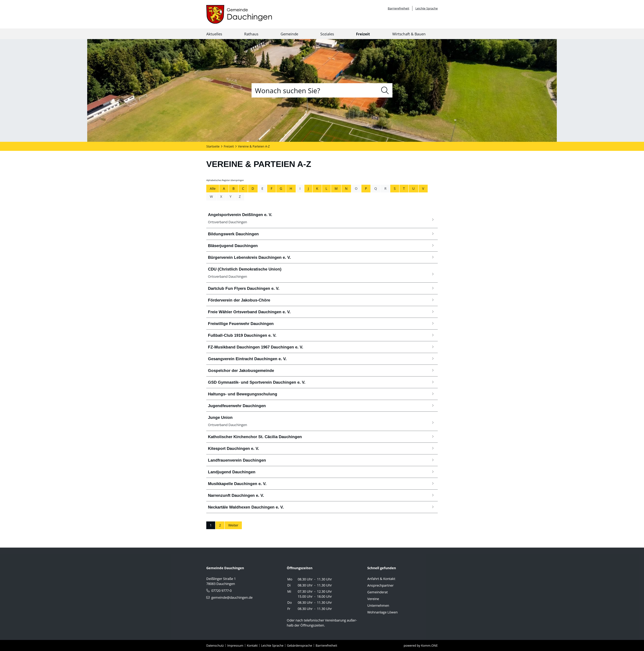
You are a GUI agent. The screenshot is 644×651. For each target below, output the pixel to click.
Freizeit (363, 33)
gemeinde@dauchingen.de (232, 597)
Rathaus (251, 33)
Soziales (327, 33)
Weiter (233, 525)
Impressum (235, 645)
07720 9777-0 (221, 590)
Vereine (373, 599)
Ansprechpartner (380, 585)
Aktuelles (214, 33)
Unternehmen (378, 605)
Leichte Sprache (426, 8)
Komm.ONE (429, 645)
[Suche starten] (385, 90)
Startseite (213, 146)
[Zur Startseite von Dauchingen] (239, 14)
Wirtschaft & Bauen (409, 33)
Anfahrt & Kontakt (381, 578)
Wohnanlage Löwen (382, 612)
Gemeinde (289, 33)
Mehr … (322, 218)
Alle (213, 188)
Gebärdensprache (299, 645)
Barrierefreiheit (398, 8)
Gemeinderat (377, 592)
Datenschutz (215, 645)
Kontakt (252, 645)
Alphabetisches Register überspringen (225, 180)
